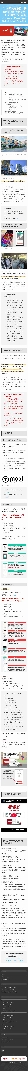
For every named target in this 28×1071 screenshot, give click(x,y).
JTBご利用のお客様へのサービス (10, 1011)
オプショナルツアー (7, 1006)
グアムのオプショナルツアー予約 (8, 987)
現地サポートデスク (7, 1008)
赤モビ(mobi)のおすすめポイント (13, 94)
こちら (17, 218)
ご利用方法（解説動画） (11, 111)
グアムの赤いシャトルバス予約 (8, 989)
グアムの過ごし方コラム (8, 1002)
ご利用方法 (8, 104)
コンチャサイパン (5, 1042)
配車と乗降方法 (12, 109)
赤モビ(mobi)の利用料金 (11, 102)
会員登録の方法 (12, 107)
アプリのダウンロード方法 (15, 106)
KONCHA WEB (22, 2)
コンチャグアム (4, 1037)
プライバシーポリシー (6, 976)
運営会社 (3, 974)
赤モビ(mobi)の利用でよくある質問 (14, 113)
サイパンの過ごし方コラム (9, 1015)
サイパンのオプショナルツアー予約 (9, 992)
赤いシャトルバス (7, 1004)
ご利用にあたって (5, 979)
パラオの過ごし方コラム (8, 1026)
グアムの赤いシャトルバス (7, 1039)
